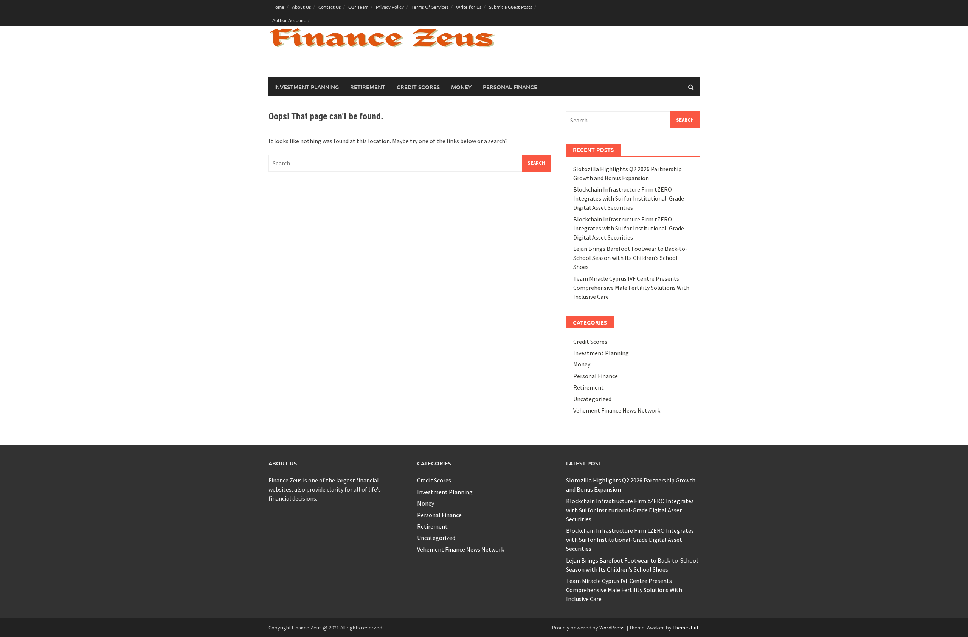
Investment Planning (306, 87)
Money (461, 87)
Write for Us (468, 7)
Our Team (358, 7)
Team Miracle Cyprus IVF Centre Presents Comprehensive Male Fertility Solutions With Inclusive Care (631, 287)
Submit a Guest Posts (510, 7)
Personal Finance (510, 87)
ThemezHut (685, 627)
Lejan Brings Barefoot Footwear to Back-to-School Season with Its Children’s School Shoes (630, 258)
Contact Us (329, 7)
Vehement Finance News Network (616, 410)
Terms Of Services (429, 7)
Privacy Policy (390, 7)
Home (278, 7)
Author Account (289, 20)
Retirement (367, 87)
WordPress (612, 627)
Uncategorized (592, 399)
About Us (301, 7)
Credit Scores (418, 87)
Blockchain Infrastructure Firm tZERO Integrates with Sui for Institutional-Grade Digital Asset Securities (628, 198)
